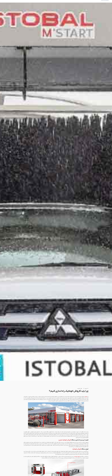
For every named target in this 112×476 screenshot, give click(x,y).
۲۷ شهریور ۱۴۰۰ (85, 388)
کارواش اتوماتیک (76, 449)
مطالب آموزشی (79, 388)
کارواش (86, 396)
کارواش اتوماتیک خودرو (65, 440)
